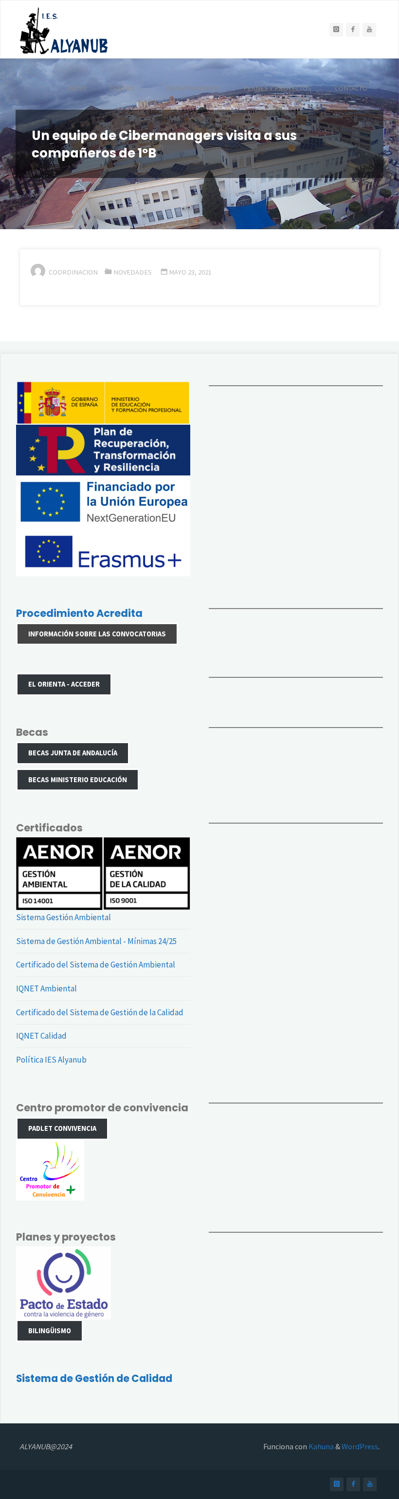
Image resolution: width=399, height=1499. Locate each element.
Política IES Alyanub (51, 1059)
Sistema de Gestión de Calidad (94, 1378)
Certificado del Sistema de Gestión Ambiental (95, 964)
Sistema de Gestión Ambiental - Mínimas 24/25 (96, 941)
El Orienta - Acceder (64, 684)
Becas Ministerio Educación (77, 779)
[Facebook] (353, 30)
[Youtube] (369, 30)
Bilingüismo (49, 1330)
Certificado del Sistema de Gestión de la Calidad (99, 1012)
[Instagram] (336, 30)
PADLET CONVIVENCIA (62, 1128)
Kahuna (320, 1446)
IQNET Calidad (41, 1035)
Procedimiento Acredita (79, 613)
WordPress (360, 1446)
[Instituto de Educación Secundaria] (64, 30)
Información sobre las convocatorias (97, 634)
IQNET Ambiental (46, 988)
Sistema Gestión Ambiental (63, 917)
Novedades (132, 272)
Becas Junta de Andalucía (72, 753)
